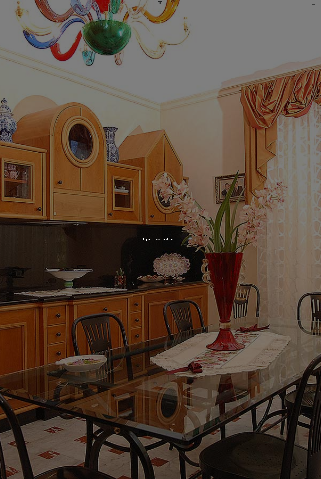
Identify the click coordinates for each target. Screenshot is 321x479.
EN (9, 4)
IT (6, 4)
